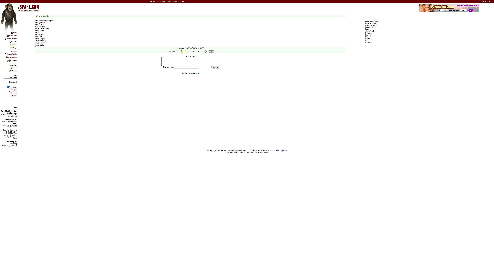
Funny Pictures (12, 39)
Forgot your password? (13, 93)
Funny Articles (12, 54)
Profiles (14, 71)
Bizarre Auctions (11, 57)
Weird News (13, 35)
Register (14, 96)
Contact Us (485, 1)
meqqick (182, 48)
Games (15, 42)
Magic (15, 48)
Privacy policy (281, 150)
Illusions (14, 45)
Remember (13, 87)
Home (15, 32)
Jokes (15, 51)
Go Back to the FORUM (190, 73)
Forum (14, 68)
